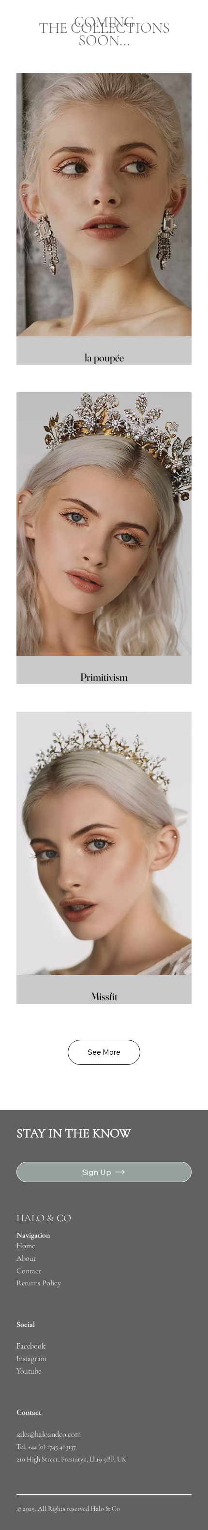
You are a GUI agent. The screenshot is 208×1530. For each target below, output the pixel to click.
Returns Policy (38, 1283)
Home (26, 1246)
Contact (28, 1271)
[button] (104, 1052)
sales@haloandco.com (48, 1434)
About (26, 1258)
